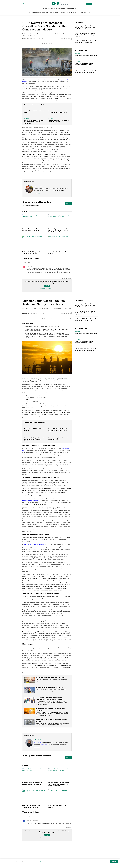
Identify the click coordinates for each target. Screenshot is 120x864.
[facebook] (42, 44)
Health (63, 12)
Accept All (114, 861)
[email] (51, 44)
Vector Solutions (45, 759)
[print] (71, 44)
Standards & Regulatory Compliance (38, 12)
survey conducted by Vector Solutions (34, 551)
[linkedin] (44, 44)
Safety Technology (72, 12)
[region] (47, 270)
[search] (26, 4)
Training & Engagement (85, 12)
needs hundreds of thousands (30, 505)
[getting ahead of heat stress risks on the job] (29, 695)
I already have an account (47, 288)
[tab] (26, 262)
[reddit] (49, 44)
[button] (23, 4)
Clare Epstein (25, 313)
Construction (25, 18)
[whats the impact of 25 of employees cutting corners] (29, 737)
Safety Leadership (54, 12)
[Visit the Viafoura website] (68, 278)
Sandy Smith (25, 38)
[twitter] (47, 44)
